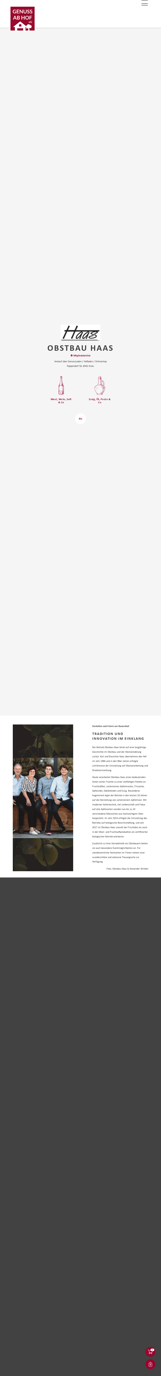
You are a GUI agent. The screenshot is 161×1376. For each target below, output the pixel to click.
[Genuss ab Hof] (22, 18)
